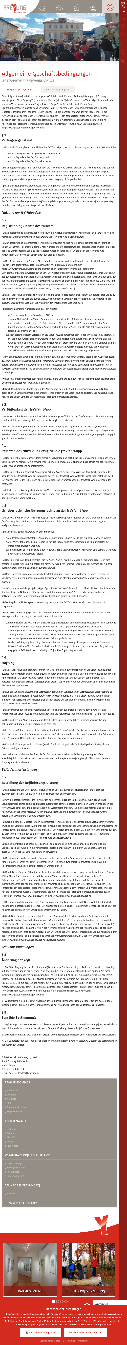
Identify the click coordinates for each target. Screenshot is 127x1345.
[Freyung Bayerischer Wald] (20, 9)
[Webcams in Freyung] (123, 61)
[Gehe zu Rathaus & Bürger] (110, 6)
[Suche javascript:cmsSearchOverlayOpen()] (123, 18)
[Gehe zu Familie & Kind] (59, 6)
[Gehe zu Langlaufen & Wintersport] (42, 6)
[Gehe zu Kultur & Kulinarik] (76, 6)
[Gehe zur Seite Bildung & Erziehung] (88, 1267)
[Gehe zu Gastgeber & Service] (93, 6)
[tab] (21, 90)
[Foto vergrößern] (59, 37)
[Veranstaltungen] (123, 44)
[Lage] (123, 26)
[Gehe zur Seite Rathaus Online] (30, 1267)
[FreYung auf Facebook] (123, 52)
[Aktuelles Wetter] (123, 35)
